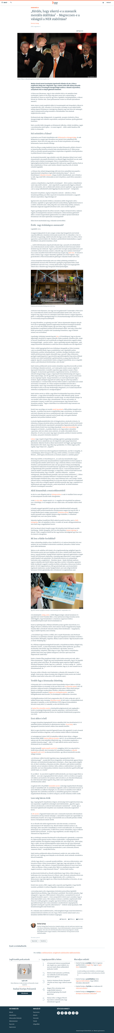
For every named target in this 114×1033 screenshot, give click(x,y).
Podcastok (35, 1018)
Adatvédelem (12, 1015)
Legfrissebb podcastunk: (19, 960)
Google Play (89, 965)
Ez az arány (69, 724)
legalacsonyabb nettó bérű (49, 748)
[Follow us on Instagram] (65, 1012)
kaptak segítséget (71, 530)
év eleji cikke (39, 500)
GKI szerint (35, 814)
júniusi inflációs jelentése (51, 738)
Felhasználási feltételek (15, 1018)
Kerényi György (35, 23)
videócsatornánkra (81, 988)
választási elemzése (45, 175)
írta (57, 336)
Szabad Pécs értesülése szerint (41, 708)
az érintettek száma (71, 686)
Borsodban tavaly (55, 700)
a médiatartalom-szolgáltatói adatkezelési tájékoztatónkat (60, 953)
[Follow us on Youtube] (58, 1012)
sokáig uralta (45, 615)
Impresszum (12, 1027)
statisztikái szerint (54, 786)
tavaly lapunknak (58, 409)
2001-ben (71, 253)
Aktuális (35, 1015)
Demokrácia (35, 7)
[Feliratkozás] (76, 1012)
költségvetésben (56, 494)
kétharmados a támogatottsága (67, 137)
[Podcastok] (103, 3)
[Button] (79, 31)
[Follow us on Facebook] (62, 1012)
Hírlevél (109, 2)
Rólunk (11, 1012)
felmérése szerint (63, 512)
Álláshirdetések (13, 1021)
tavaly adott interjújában (69, 427)
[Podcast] (73, 1012)
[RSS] (69, 1012)
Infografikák (36, 1024)
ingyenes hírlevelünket (83, 981)
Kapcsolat (11, 1024)
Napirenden (36, 1012)
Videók (35, 1021)
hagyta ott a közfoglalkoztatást (58, 692)
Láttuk (33, 439)
